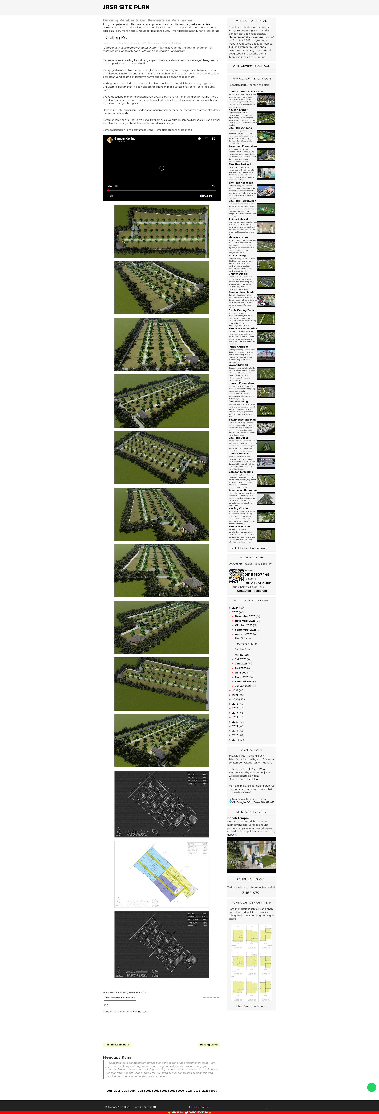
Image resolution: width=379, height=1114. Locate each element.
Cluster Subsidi (238, 273)
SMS (268, 772)
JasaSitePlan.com (201, 1107)
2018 (164, 1090)
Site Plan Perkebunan (242, 201)
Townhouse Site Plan (242, 419)
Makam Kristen (238, 237)
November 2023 (245, 620)
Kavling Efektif (238, 109)
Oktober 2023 (243, 625)
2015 (140, 1090)
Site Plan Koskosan (241, 182)
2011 (109, 1090)
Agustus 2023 (243, 634)
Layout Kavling (238, 365)
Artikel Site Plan (145, 1107)
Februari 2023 (244, 681)
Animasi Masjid (238, 219)
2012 (117, 1090)
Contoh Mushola (239, 453)
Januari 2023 (243, 686)
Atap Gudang (243, 638)
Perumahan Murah (246, 643)
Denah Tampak (238, 818)
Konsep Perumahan (241, 383)
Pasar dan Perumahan (243, 146)
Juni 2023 (241, 663)
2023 (205, 1090)
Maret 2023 (242, 677)
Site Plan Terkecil (240, 164)
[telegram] (273, 1107)
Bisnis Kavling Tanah (242, 310)
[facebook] (255, 1107)
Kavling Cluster (238, 508)
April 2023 (241, 672)
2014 (133, 1090)
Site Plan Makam (239, 526)
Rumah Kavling (238, 401)
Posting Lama (209, 1044)
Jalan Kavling (237, 255)
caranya (245, 792)
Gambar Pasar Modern (243, 292)
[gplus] (263, 1107)
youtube (157, 43)
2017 (156, 1090)
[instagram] (270, 1107)
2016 (148, 1090)
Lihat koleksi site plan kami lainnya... (249, 548)
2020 (181, 1090)
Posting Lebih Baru (117, 1044)
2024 (214, 1090)
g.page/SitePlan (248, 779)
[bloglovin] (266, 1107)
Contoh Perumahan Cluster (246, 91)
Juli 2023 (240, 659)
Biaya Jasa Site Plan (117, 1107)
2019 (172, 1090)
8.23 (150, 43)
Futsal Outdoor (238, 346)
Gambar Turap (243, 649)
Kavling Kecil (182, 43)
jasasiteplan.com (249, 775)
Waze (262, 769)
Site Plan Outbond (240, 128)
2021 (189, 1090)
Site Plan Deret (238, 438)
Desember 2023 (245, 616)
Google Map (250, 769)
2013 (125, 1090)
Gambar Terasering (241, 472)
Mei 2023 (240, 668)
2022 (197, 1090)
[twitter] (259, 1107)
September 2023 (245, 629)
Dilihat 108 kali (169, 43)
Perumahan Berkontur (243, 490)
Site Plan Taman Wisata (244, 328)
